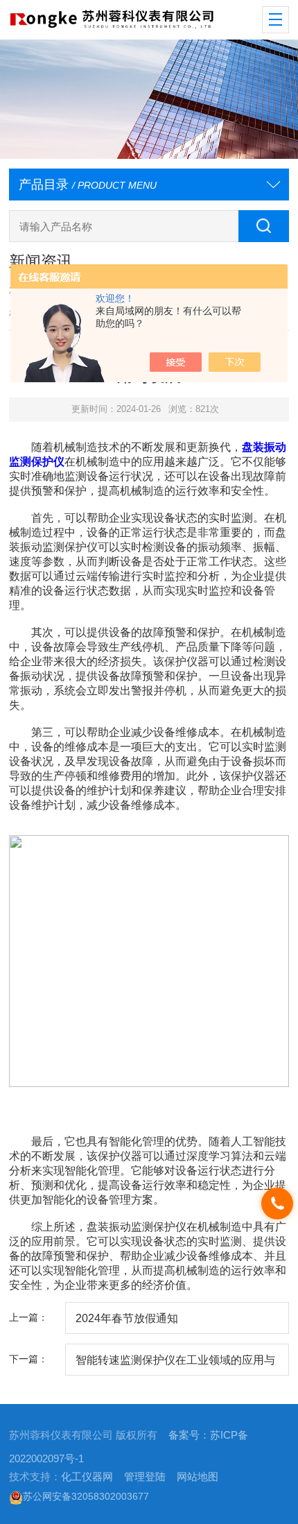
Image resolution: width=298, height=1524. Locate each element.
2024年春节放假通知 (127, 1318)
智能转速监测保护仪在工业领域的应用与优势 (175, 1364)
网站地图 (197, 1476)
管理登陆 (145, 1476)
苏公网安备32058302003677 (86, 1496)
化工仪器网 (87, 1476)
